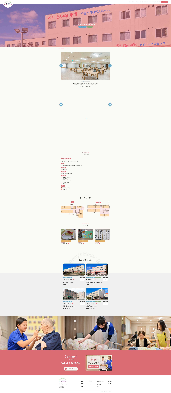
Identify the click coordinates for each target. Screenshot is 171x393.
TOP (59, 48)
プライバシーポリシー (108, 391)
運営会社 (82, 383)
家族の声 (98, 386)
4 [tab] (84, 81)
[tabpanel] (85, 104)
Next (110, 66)
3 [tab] (83, 81)
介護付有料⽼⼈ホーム (100, 381)
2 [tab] (82, 81)
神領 (90, 384)
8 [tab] (88, 81)
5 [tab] (85, 81)
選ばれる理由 (99, 384)
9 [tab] (89, 81)
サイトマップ (103, 391)
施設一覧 (62, 48)
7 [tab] (87, 81)
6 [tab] (86, 81)
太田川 (91, 381)
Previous (61, 66)
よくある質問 (110, 381)
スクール (82, 386)
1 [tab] (81, 81)
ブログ (82, 381)
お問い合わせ (110, 383)
